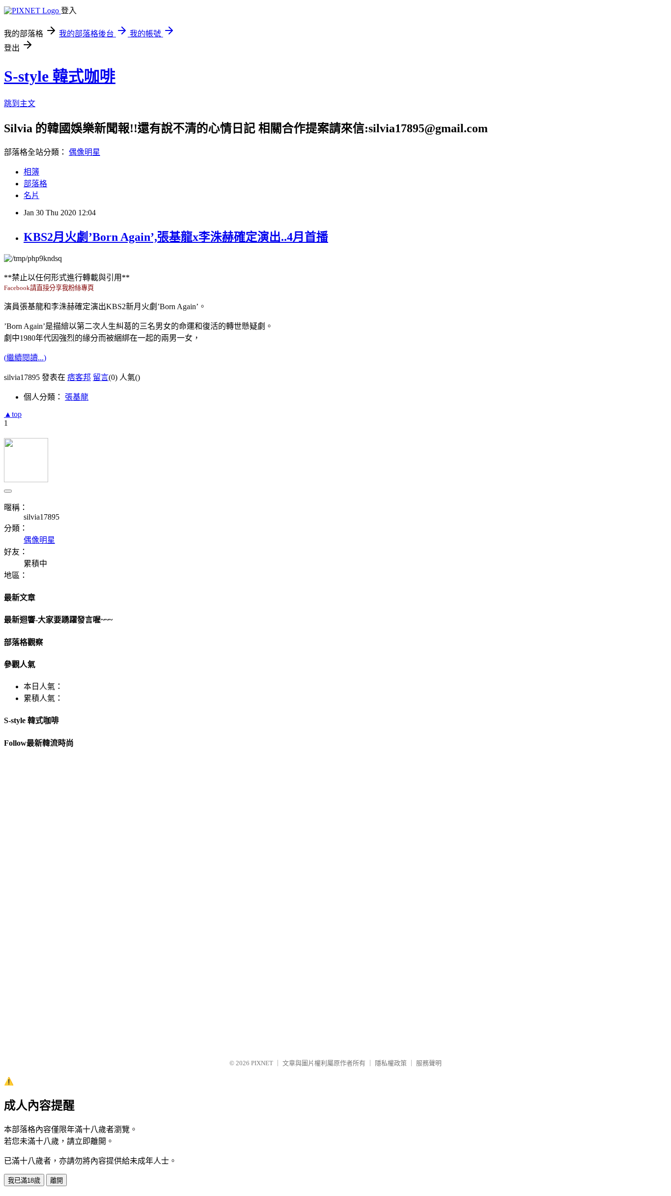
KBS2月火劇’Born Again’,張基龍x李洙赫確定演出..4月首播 (176, 237)
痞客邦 (79, 377)
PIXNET (262, 1063)
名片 (31, 195)
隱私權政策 (391, 1063)
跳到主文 (19, 103)
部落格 (35, 183)
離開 (56, 1180)
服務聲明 (429, 1063)
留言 (101, 377)
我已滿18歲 (24, 1180)
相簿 (31, 172)
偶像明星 (84, 152)
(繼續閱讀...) (25, 357)
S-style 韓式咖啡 (59, 76)
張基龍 (76, 397)
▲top (13, 414)
